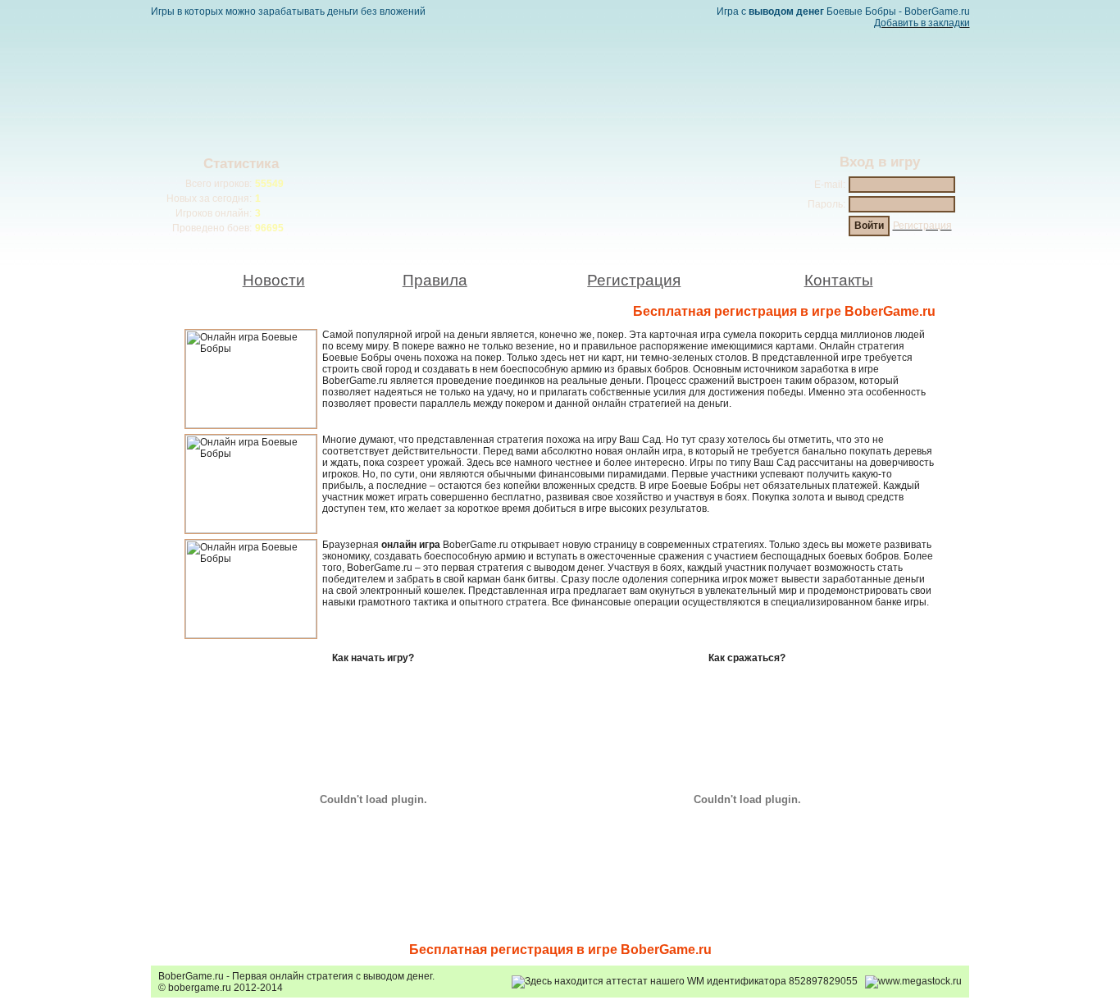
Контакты (838, 280)
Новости (274, 280)
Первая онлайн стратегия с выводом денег (332, 976)
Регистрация (634, 280)
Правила (435, 280)
